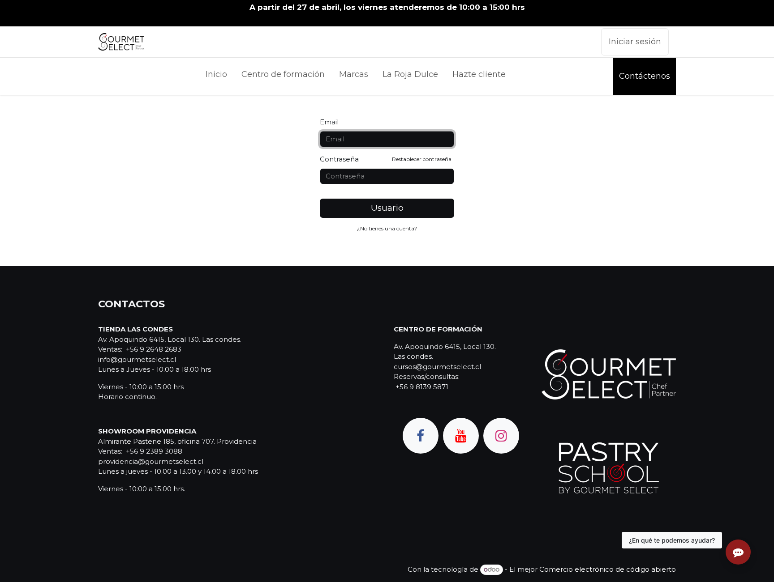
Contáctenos (644, 76)
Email (329, 122)
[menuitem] (216, 76)
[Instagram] (501, 436)
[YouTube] (461, 436)
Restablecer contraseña (422, 159)
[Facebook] (421, 436)
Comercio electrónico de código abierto (607, 569)
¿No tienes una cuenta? (387, 228)
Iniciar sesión (635, 42)
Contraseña (386, 159)
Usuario (387, 208)
